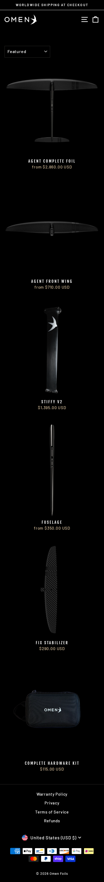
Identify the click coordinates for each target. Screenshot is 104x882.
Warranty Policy (52, 794)
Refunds (52, 820)
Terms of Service (52, 811)
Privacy (52, 802)
